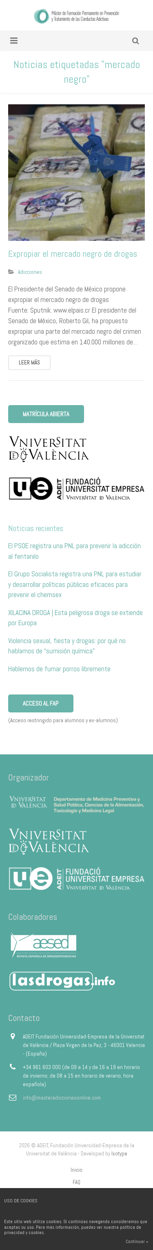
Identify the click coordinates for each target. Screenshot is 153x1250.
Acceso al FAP (41, 703)
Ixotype (119, 1153)
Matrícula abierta (46, 414)
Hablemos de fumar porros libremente (59, 668)
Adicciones (30, 272)
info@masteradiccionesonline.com (62, 1097)
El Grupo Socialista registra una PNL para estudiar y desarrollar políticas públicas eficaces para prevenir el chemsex (75, 584)
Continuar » (137, 1241)
